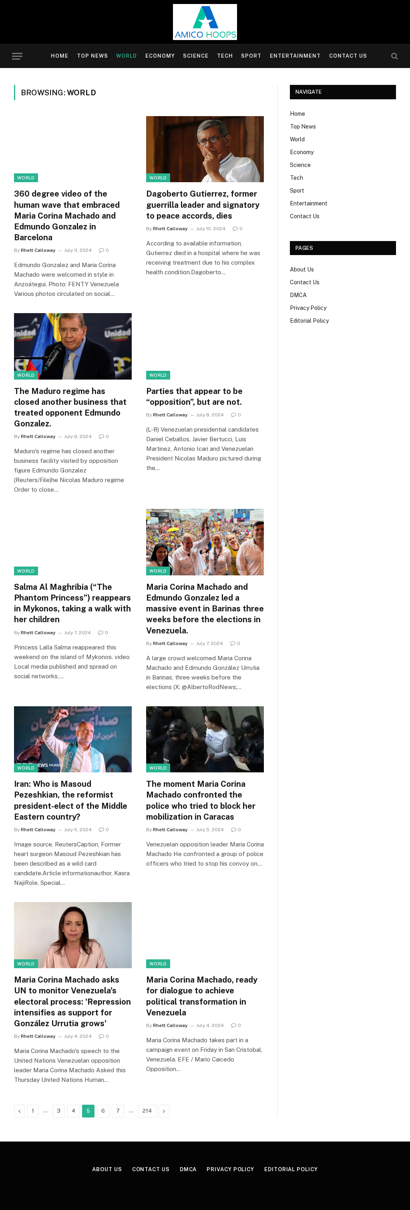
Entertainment (295, 56)
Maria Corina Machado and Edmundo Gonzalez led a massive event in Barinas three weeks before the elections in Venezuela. (205, 608)
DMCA (298, 295)
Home (59, 56)
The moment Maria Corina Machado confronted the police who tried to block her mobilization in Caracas (200, 800)
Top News (92, 56)
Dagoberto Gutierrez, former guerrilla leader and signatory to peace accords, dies (202, 204)
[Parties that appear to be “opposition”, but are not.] (205, 346)
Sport (251, 56)
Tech (225, 56)
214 (147, 1111)
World (126, 56)
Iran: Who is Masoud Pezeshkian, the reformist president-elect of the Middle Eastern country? (70, 800)
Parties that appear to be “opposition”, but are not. (194, 396)
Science (196, 56)
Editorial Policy (309, 321)
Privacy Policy (308, 308)
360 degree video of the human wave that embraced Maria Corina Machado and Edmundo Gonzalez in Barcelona (67, 215)
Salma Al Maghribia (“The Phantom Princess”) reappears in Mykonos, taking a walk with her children (72, 603)
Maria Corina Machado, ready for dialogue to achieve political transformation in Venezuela (201, 996)
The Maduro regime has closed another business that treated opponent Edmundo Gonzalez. (70, 407)
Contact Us (348, 56)
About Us (302, 269)
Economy (160, 56)
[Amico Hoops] (205, 22)
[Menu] (17, 56)
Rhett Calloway (38, 250)
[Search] (394, 56)
